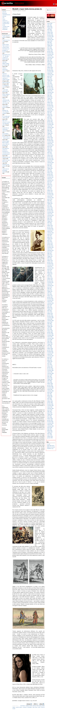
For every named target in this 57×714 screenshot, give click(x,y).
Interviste (4, 16)
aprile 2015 (49, 222)
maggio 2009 (49, 326)
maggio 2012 (49, 273)
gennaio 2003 (50, 437)
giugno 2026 (49, 26)
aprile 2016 (49, 205)
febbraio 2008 (50, 348)
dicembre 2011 (50, 281)
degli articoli (50, 445)
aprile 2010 (49, 310)
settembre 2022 (50, 92)
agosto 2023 (49, 76)
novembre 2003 (50, 423)
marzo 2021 (49, 118)
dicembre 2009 (50, 316)
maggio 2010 (49, 308)
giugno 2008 (49, 342)
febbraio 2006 (50, 383)
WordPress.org (50, 448)
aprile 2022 (49, 99)
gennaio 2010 (50, 314)
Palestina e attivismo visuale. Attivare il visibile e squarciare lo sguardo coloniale (6, 76)
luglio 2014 (49, 235)
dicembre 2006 (50, 369)
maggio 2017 (49, 186)
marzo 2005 (49, 399)
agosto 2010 (49, 304)
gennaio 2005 (50, 402)
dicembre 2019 (50, 140)
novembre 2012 (50, 265)
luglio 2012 (49, 270)
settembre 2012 (50, 268)
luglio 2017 (49, 183)
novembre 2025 (50, 36)
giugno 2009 (49, 325)
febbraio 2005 (50, 401)
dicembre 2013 (50, 246)
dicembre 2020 (50, 123)
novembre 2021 (50, 106)
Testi (3, 17)
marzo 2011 (49, 294)
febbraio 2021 (50, 120)
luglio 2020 (49, 130)
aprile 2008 (49, 345)
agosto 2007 (49, 357)
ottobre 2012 (49, 266)
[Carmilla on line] (28, 3)
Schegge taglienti (5, 22)
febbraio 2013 (50, 260)
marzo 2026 (49, 30)
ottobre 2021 (49, 108)
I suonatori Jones (5, 26)
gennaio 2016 (50, 209)
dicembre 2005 (50, 386)
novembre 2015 (50, 212)
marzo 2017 (49, 188)
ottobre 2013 (49, 248)
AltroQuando (4, 29)
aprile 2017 (49, 187)
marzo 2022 (49, 101)
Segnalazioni (5, 27)
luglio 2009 (49, 323)
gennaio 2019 (50, 156)
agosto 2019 (49, 146)
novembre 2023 (50, 71)
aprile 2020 (49, 134)
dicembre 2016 (50, 193)
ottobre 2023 (49, 73)
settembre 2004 (50, 408)
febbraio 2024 (50, 67)
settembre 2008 (50, 338)
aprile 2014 (49, 240)
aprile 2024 (49, 64)
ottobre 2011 (49, 284)
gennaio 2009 (50, 332)
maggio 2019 (49, 150)
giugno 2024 (49, 61)
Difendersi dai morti (6, 157)
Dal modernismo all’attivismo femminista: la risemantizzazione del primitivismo (6, 151)
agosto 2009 (49, 322)
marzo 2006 (49, 382)
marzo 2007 (49, 364)
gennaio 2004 (50, 420)
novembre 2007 (50, 352)
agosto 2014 (49, 234)
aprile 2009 (49, 328)
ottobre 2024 (49, 55)
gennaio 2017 (50, 191)
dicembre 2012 (50, 263)
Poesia (3, 19)
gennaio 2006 (50, 385)
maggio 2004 (49, 414)
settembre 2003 (50, 426)
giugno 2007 (49, 360)
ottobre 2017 (49, 178)
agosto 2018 (49, 164)
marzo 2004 (49, 417)
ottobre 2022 (49, 90)
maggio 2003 (49, 431)
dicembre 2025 (50, 35)
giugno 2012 (49, 272)
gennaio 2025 (50, 51)
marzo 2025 (49, 48)
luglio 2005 (49, 393)
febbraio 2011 (50, 295)
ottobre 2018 (49, 161)
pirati (39, 707)
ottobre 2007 (49, 354)
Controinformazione (6, 14)
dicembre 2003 (50, 421)
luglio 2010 (49, 306)
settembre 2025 (50, 39)
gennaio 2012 (50, 279)
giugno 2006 (49, 377)
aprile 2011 (49, 292)
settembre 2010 (50, 303)
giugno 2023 (49, 79)
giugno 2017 (49, 184)
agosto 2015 (49, 216)
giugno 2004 (49, 412)
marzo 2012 (49, 276)
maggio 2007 (49, 361)
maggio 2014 (49, 238)
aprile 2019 (49, 152)
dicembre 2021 (50, 105)
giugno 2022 (49, 96)
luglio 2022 (49, 95)
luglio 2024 (49, 60)
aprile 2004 (49, 415)
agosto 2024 (49, 58)
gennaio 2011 (50, 297)
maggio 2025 (49, 45)
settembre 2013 (50, 250)
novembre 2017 (50, 177)
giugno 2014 (49, 237)
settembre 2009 (50, 320)
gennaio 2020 (50, 139)
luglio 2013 (49, 253)
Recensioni (4, 13)
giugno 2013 (49, 254)
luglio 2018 (49, 165)
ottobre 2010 (49, 301)
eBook (41, 704)
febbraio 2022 (50, 102)
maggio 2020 (49, 133)
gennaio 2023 (50, 86)
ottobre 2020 (49, 126)
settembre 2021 (50, 109)
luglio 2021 (49, 112)
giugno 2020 (49, 131)
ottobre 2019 (49, 143)
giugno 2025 (49, 44)
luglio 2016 (49, 200)
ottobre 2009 (49, 319)
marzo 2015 (49, 224)
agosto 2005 (49, 392)
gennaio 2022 (50, 104)
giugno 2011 (49, 289)
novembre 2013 (50, 247)
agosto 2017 (49, 181)
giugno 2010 (49, 307)
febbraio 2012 (50, 278)
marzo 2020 (49, 136)
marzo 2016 (49, 206)
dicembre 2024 (50, 52)
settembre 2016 (50, 197)
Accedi (48, 444)
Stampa (29, 704)
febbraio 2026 (50, 32)
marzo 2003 (49, 434)
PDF (35, 704)
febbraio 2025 (50, 49)
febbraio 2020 (50, 137)
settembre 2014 (50, 232)
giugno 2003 (49, 430)
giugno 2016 (49, 202)
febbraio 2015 (50, 225)
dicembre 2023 (50, 70)
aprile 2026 (49, 29)
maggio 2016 (49, 203)
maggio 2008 (49, 344)
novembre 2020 (50, 124)
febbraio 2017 (50, 190)
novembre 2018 (50, 159)
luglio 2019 (49, 147)
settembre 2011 (50, 285)
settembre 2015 (50, 215)
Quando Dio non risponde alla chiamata (5, 129)
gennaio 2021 (50, 121)
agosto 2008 (49, 339)
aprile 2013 (49, 257)
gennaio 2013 (50, 262)
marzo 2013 (49, 259)
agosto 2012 (49, 269)
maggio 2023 (49, 80)
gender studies (19, 707)
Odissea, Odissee (6, 82)
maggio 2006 (49, 379)
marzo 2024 (49, 65)
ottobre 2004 (49, 407)
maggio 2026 (49, 27)
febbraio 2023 (50, 85)
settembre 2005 (50, 390)
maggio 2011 (49, 291)
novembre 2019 (50, 142)
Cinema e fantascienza (5, 69)
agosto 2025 (49, 41)
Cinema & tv (4, 20)
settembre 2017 (50, 180)
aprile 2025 (49, 46)
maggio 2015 (49, 221)
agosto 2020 (49, 128)
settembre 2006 (50, 373)
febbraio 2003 (50, 436)
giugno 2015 (49, 219)
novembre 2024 (50, 54)
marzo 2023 (49, 83)
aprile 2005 (49, 398)
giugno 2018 (49, 167)
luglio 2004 (49, 411)
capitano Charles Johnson (31, 705)
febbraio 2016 (50, 207)
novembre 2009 (50, 317)
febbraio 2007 (50, 366)
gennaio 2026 (50, 33)
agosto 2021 (49, 111)
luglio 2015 (49, 218)
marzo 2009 (49, 329)
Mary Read (35, 707)
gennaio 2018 (50, 174)
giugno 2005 (49, 395)
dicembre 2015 (50, 210)
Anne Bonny (22, 705)
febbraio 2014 (50, 243)
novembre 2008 (50, 335)
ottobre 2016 (49, 196)
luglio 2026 (49, 25)
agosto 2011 (49, 287)
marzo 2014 (49, 241)
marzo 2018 (49, 171)
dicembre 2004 (50, 404)
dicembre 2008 (50, 333)
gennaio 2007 (50, 367)
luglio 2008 (49, 341)
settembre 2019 (50, 145)
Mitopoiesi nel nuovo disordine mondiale (5, 112)
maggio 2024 (49, 63)
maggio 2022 (49, 98)
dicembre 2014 (50, 228)
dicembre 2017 (50, 175)
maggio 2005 (49, 396)
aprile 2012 (49, 275)
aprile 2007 (49, 363)
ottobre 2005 (49, 389)
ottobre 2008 (49, 336)
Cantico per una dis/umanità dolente (5, 170)
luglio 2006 (49, 376)
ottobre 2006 (49, 371)
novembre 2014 (50, 229)
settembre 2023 (50, 74)
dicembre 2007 (50, 351)
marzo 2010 (49, 311)
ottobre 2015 (49, 213)
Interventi (24, 10)
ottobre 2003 (49, 424)
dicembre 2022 (50, 87)
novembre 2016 (50, 194)
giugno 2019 (49, 149)
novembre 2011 (50, 282)
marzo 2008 (49, 347)
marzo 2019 (49, 153)
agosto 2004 (49, 409)
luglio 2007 (49, 358)
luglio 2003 (49, 429)
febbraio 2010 (50, 313)
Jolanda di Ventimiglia (27, 707)
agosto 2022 (49, 93)
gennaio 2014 (50, 244)
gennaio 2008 (50, 349)
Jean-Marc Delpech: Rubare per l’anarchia (5, 64)
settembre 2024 (50, 57)
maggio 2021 (49, 115)
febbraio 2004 (50, 418)
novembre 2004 (50, 405)
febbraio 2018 (50, 172)
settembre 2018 (50, 162)
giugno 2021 (49, 114)
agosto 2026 (49, 23)
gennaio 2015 (50, 227)
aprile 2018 (49, 169)
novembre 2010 (50, 300)
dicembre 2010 (50, 298)
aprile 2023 (49, 82)
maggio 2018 (49, 168)
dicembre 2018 (50, 158)
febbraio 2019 (50, 155)
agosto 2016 (49, 199)
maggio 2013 (49, 256)
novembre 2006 (50, 370)
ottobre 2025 (49, 38)
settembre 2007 (50, 355)
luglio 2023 (49, 77)
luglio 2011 (49, 288)
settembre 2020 (50, 127)
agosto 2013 (49, 251)
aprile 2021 (49, 117)
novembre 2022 (50, 89)
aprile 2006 (49, 380)
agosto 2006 (49, 374)
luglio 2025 (49, 42)
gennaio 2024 (50, 68)
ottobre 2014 (49, 231)
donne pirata (39, 705)
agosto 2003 (49, 427)
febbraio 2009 (50, 330)
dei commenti (51, 447)
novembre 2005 (50, 388)
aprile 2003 (49, 433)
